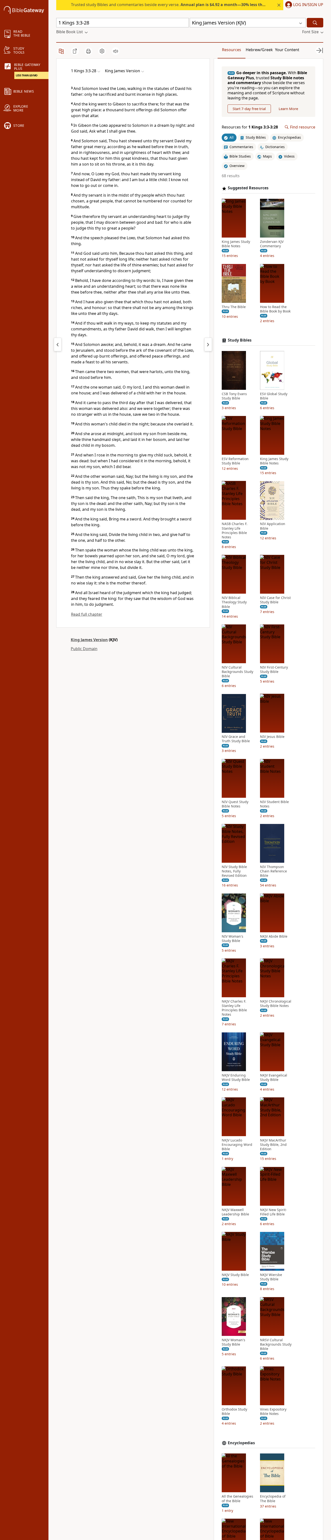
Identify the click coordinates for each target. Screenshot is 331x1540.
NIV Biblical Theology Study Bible (234, 602)
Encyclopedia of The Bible (272, 1498)
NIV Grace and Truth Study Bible (236, 739)
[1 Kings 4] (208, 344)
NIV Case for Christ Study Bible (275, 600)
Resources (231, 49)
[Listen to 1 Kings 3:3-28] (115, 51)
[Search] (315, 22)
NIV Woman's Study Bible (232, 938)
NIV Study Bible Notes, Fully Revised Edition (234, 871)
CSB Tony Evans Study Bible (234, 396)
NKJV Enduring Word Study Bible (236, 1077)
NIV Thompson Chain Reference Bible (273, 871)
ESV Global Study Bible (273, 396)
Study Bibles (240, 340)
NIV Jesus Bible (272, 737)
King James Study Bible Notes (236, 244)
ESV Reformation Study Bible (235, 461)
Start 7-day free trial (249, 108)
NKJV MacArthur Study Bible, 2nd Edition (273, 1144)
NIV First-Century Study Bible (274, 669)
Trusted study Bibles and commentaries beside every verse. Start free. (195, 4)
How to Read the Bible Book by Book (275, 309)
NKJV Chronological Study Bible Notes (275, 1003)
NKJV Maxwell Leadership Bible (235, 1212)
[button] (303, 5)
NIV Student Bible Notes (274, 804)
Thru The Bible (234, 307)
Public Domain (84, 648)
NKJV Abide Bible (273, 936)
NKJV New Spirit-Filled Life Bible (273, 1212)
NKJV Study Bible (235, 1275)
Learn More (288, 108)
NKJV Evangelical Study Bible (273, 1077)
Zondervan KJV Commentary (272, 244)
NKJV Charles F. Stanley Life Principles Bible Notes (234, 1008)
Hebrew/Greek (259, 49)
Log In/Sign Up (308, 4)
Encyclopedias (241, 1442)
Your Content (287, 49)
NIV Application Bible (272, 526)
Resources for (250, 127)
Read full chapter (86, 614)
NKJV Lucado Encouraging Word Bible (237, 1144)
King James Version (89, 639)
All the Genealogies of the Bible (237, 1498)
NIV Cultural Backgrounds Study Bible (237, 671)
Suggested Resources (248, 188)
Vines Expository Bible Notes (273, 1411)
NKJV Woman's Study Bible (233, 1342)
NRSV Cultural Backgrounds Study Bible (276, 1344)
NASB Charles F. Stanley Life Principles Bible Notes (234, 531)
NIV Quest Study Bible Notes (235, 804)
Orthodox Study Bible (234, 1411)
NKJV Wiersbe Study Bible (271, 1277)
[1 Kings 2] (58, 344)
